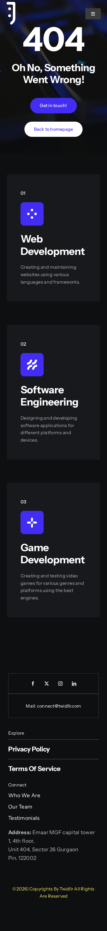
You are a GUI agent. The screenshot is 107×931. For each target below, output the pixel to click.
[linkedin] (74, 683)
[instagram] (60, 683)
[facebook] (32, 683)
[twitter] (46, 683)
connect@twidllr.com (59, 706)
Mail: (31, 706)
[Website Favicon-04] (11, 4)
